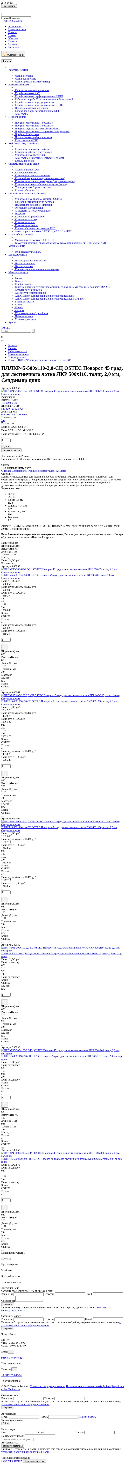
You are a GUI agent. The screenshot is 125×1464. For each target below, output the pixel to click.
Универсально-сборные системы (32, 187)
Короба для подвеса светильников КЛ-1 (36, 111)
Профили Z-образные (26, 134)
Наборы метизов (23, 316)
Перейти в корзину (11, 1460)
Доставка (13, 44)
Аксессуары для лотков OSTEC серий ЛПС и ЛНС (43, 231)
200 (8, 402)
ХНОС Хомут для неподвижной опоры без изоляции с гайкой (49, 298)
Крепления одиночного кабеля (31, 149)
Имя (3, 1432)
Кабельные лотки (18, 69)
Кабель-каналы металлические (31, 90)
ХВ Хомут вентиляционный (30, 292)
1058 (12, 414)
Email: (89, 1294)
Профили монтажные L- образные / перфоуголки (41, 131)
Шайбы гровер (22, 284)
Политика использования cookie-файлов (88, 1386)
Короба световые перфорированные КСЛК (38, 105)
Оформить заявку (11, 450)
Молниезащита (16, 245)
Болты (18, 278)
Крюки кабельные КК (26, 190)
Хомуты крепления (25, 319)
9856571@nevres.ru (11, 1357)
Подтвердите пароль (12, 1436)
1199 (24, 414)
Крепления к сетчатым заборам (32, 175)
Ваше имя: (7, 1294)
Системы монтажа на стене (23, 163)
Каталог (7, 61)
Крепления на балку (25, 219)
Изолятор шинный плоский (30, 260)
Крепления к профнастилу (29, 216)
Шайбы (18, 307)
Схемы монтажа (17, 29)
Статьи (12, 35)
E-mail (4, 1416)
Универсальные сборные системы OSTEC (38, 199)
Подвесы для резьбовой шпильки (33, 204)
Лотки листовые (23, 75)
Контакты (13, 47)
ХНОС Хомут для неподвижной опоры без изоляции (44, 295)
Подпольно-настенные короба (31, 108)
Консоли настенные (25, 172)
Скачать (12, 41)
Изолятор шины (23, 266)
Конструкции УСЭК (26, 140)
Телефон (49, 1319)
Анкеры (19, 310)
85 (11, 402)
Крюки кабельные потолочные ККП (35, 228)
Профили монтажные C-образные (33, 125)
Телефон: (49, 1294)
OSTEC (5, 327)
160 (15, 402)
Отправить (8, 1304)
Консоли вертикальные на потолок (34, 201)
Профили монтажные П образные (33, 122)
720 (12, 408)
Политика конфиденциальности (47, 1386)
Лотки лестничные (25, 78)
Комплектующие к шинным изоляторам (36, 269)
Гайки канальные (24, 301)
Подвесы (19, 213)
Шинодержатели (17, 254)
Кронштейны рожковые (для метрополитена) (39, 178)
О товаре (6, 470)
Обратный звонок (15, 55)
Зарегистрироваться (13, 1446)
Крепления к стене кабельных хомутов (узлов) (40, 184)
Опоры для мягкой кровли (29, 207)
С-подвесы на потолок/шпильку (32, 210)
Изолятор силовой (24, 263)
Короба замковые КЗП (27, 93)
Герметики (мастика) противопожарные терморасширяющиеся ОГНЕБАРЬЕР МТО (61, 243)
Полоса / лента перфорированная (33, 137)
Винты (18, 281)
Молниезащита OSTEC (27, 251)
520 (3, 408)
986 (8, 414)
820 (17, 408)
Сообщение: (8, 1300)
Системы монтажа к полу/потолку (27, 193)
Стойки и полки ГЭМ (26, 169)
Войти (5, 1423)
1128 (18, 414)
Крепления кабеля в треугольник (33, 152)
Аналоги (61, 470)
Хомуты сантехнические (28, 289)
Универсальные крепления (29, 155)
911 (3, 414)
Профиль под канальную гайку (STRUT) (37, 128)
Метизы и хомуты (18, 272)
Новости (12, 32)
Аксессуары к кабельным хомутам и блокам (39, 157)
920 (21, 408)
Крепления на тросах (26, 225)
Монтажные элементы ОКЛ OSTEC (34, 240)
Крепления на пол (24, 222)
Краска (12, 322)
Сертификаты (19, 470)
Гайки (18, 304)
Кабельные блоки (24, 160)
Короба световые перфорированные (34, 102)
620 (8, 408)
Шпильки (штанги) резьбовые (31, 313)
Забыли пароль (87, 1416)
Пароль (44, 1416)
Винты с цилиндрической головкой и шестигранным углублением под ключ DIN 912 (62, 287)
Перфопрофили (17, 116)
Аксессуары (21, 113)
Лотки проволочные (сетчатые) (32, 81)
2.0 (3, 420)
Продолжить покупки (34, 1461)
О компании (14, 26)
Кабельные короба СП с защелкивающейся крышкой (44, 99)
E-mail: (89, 1319)
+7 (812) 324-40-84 (11, 1375)
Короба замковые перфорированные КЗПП (38, 96)
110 (3, 402)
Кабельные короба (18, 84)
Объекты (13, 38)
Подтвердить (9, 6)
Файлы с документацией (41, 470)
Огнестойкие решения (20, 234)
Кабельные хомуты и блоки (23, 143)
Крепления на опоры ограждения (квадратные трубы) (44, 181)
